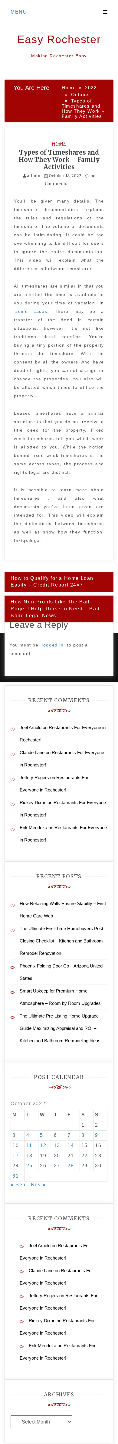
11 (29, 1145)
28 (70, 1165)
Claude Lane (32, 752)
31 (15, 1175)
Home (59, 144)
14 (70, 1145)
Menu (19, 11)
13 (57, 1145)
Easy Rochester (59, 39)
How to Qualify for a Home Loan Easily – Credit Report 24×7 (52, 582)
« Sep (18, 1184)
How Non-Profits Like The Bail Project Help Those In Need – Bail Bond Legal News (55, 608)
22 (84, 1155)
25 (29, 1165)
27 (57, 1165)
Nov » (38, 1184)
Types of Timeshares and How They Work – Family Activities (59, 160)
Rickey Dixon (33, 802)
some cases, (32, 311)
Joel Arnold (30, 727)
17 (15, 1155)
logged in (53, 645)
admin (33, 175)
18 (29, 1155)
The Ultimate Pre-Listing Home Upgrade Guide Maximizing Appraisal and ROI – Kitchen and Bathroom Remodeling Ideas (60, 1028)
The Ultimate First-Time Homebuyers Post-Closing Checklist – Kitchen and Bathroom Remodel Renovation (62, 941)
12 (43, 1145)
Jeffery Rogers (34, 777)
